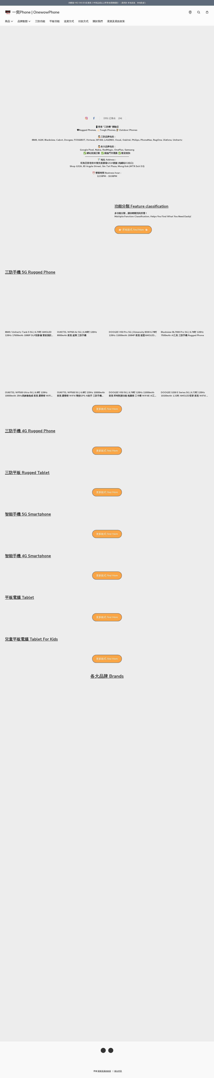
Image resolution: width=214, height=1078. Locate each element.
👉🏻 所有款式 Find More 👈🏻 (133, 229)
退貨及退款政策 (116, 21)
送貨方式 (69, 21)
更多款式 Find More (107, 409)
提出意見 (118, 1071)
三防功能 (40, 21)
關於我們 (98, 21)
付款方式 (83, 21)
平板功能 (55, 21)
